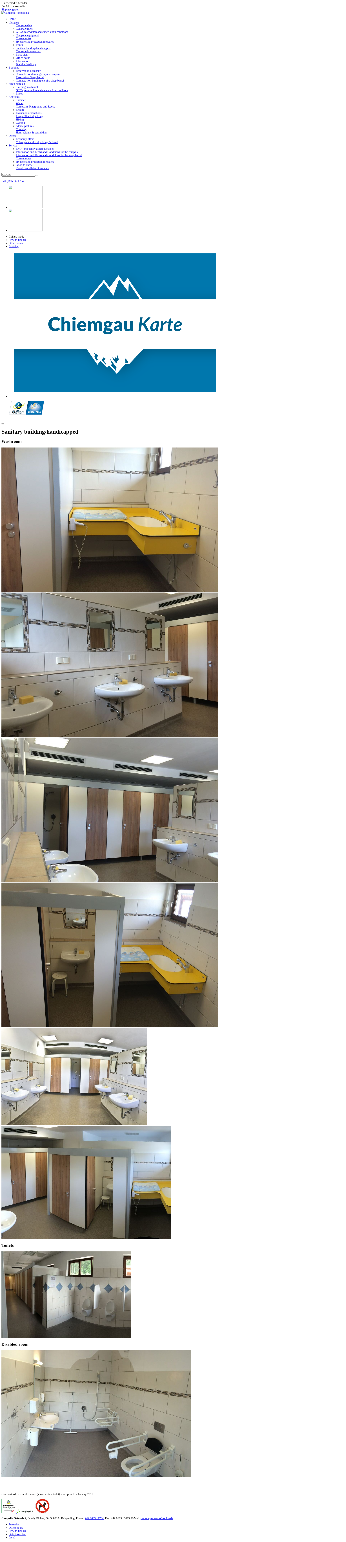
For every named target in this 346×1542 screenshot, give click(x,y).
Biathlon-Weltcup (26, 64)
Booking (14, 67)
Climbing (21, 129)
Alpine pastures (25, 126)
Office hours (23, 57)
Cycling (20, 122)
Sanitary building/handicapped (33, 48)
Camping (14, 22)
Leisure (20, 109)
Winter (19, 103)
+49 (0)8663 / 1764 (12, 181)
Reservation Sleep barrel (30, 77)
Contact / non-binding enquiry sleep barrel (40, 80)
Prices (19, 44)
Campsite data (24, 25)
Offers (12, 135)
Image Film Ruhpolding (29, 116)
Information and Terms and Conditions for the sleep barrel (49, 155)
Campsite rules (24, 28)
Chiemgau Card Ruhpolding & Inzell (37, 142)
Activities (14, 96)
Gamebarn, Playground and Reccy (35, 106)
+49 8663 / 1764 (94, 1518)
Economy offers (25, 139)
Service (13, 145)
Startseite (14, 1524)
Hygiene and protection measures (35, 41)
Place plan (22, 54)
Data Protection (17, 1534)
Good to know (24, 164)
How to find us (17, 239)
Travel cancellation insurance (32, 168)
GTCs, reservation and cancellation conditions (42, 31)
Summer (20, 100)
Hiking (20, 119)
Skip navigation (10, 9)
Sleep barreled (17, 83)
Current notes (23, 38)
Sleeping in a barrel (27, 87)
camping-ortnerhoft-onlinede (157, 1518)
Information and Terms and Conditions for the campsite (47, 151)
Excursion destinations (28, 113)
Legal (12, 1537)
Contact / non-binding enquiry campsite (38, 74)
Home (12, 18)
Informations (23, 61)
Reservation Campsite (28, 70)
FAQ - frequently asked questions (35, 148)
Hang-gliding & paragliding (31, 132)
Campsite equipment (27, 35)
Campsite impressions (28, 51)
